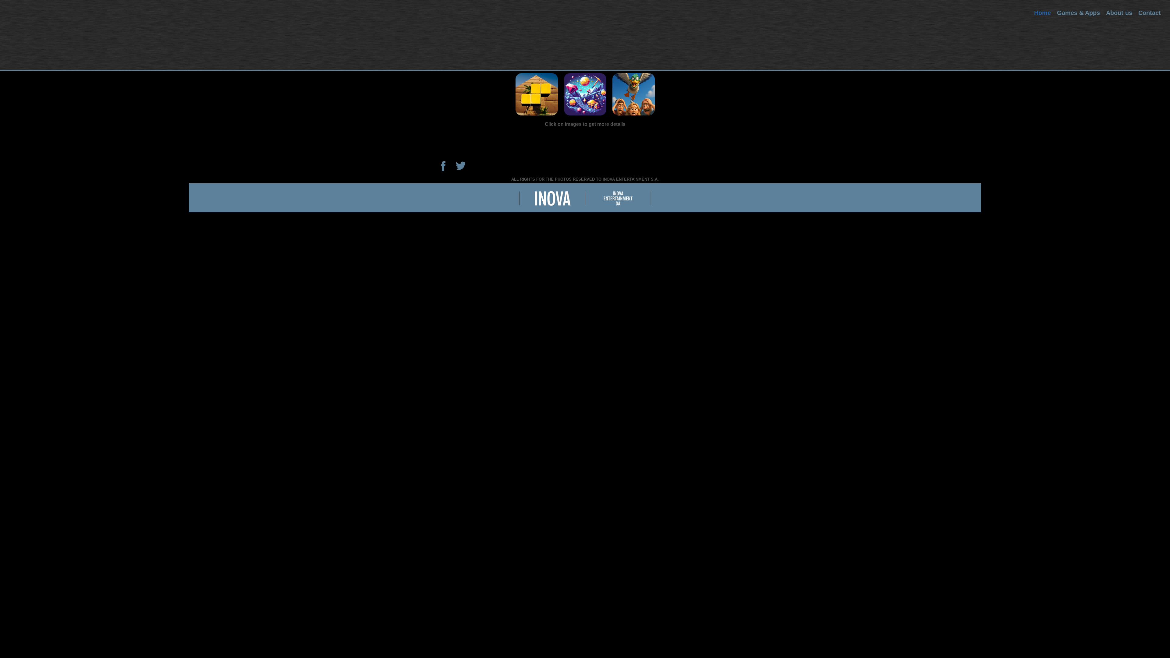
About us (1119, 12)
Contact (1149, 12)
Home (1042, 12)
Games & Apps (1078, 12)
